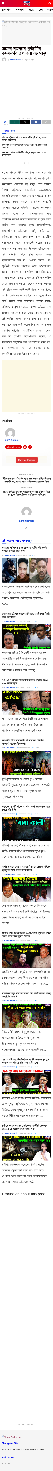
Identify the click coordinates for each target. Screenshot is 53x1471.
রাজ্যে (31, 10)
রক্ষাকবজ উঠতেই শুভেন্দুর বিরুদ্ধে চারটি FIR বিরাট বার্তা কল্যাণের (24, 146)
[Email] (25, 447)
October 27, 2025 (24, 748)
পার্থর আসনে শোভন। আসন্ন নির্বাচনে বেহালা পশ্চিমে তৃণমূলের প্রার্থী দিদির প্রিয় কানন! (26, 868)
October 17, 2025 (23, 1067)
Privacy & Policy (30, 1449)
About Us (5, 1449)
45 (37, 814)
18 (38, 748)
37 (34, 555)
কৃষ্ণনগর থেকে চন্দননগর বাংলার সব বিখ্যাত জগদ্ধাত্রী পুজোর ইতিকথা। (22, 742)
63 (37, 940)
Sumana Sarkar (9, 748)
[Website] (30, 447)
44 (37, 1133)
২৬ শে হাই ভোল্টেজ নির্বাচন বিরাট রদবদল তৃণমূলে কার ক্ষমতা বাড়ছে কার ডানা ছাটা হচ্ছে (26, 1061)
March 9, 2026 (22, 555)
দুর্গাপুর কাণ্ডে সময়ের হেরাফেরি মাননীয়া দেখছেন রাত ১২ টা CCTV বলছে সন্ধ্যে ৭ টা (24, 1127)
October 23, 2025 (23, 814)
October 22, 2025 (24, 874)
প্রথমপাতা (6, 10)
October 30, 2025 (23, 621)
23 (37, 687)
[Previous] (24, 163)
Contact (42, 1449)
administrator (15, 59)
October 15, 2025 (23, 1133)
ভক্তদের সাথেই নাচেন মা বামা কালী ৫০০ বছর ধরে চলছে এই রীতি (26, 808)
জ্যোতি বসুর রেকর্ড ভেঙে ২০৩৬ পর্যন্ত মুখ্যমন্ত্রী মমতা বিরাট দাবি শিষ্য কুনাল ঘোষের (26, 934)
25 (37, 621)
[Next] (29, 163)
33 (37, 1001)
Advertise (16, 1449)
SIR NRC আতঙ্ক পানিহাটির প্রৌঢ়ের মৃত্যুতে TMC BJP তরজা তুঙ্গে (24, 154)
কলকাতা (20, 10)
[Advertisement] (26, 90)
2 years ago (29, 59)
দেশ (41, 10)
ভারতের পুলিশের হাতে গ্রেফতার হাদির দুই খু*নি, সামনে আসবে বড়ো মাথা (24, 139)
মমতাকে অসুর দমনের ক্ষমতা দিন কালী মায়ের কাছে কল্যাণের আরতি (26, 995)
